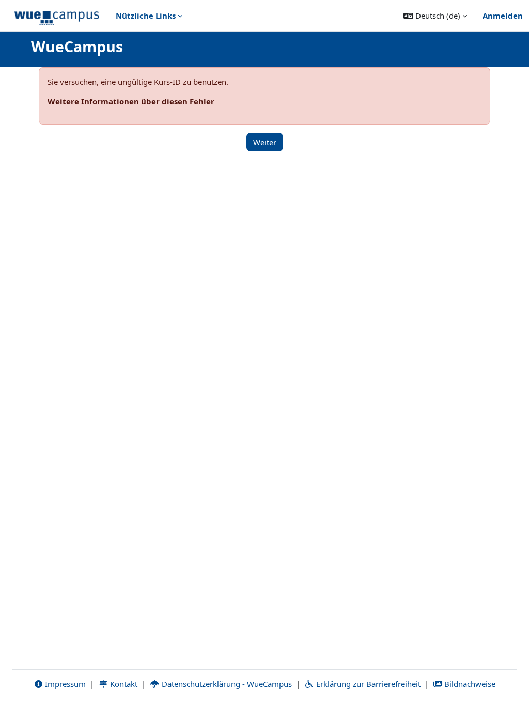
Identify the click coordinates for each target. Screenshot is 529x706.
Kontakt (122, 684)
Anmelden (503, 15)
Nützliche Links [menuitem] (146, 15)
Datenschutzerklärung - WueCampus (226, 684)
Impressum (64, 684)
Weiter (264, 142)
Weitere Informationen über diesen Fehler (131, 101)
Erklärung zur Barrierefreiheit (367, 684)
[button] (435, 15)
